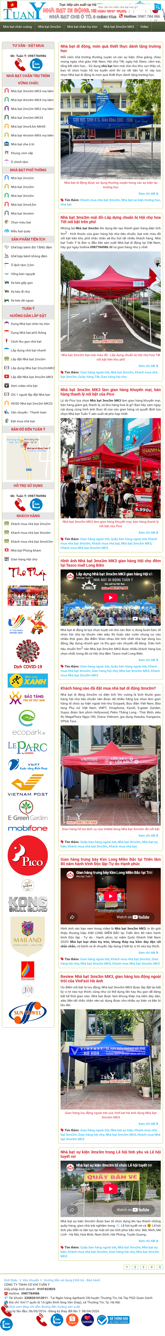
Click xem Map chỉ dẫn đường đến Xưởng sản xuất (44, 1307)
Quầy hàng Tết (88, 377)
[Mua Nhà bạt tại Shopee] (72, 1325)
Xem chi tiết (146, 193)
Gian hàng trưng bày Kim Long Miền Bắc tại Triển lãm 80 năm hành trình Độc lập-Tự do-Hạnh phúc (111, 861)
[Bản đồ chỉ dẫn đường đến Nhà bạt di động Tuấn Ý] (28, 479)
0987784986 (37, 56)
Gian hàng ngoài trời (94, 372)
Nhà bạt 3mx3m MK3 (136, 543)
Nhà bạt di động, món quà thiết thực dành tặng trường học (111, 48)
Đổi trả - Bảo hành (87, 1280)
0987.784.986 (148, 16)
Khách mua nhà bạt (106, 543)
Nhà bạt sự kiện (122, 1130)
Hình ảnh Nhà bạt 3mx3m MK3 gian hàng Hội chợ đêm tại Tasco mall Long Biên (111, 563)
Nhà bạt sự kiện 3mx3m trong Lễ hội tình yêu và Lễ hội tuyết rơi (111, 1154)
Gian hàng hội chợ (114, 377)
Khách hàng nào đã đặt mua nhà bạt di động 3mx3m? (108, 688)
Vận (30, 1280)
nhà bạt (66, 204)
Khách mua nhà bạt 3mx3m (100, 200)
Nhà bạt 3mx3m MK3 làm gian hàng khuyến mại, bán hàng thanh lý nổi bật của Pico (111, 392)
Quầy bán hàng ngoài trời (129, 539)
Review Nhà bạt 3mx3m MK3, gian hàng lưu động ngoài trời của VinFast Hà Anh (111, 978)
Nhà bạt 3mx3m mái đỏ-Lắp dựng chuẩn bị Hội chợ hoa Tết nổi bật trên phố (111, 219)
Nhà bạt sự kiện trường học (140, 200)
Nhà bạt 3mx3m (122, 372)
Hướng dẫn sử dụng (58, 1280)
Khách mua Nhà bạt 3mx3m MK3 (84, 548)
